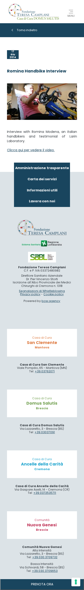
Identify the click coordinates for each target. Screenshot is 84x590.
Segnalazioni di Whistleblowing (42, 291)
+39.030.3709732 (44, 557)
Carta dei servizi (42, 179)
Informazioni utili (42, 190)
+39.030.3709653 (45, 571)
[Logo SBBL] (42, 257)
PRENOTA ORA (42, 584)
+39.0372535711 (44, 493)
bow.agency (51, 301)
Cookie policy (53, 294)
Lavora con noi (42, 201)
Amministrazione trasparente (42, 168)
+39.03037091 (45, 432)
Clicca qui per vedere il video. (31, 150)
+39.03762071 (45, 371)
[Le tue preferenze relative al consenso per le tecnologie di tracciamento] (75, 581)
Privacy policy (30, 294)
